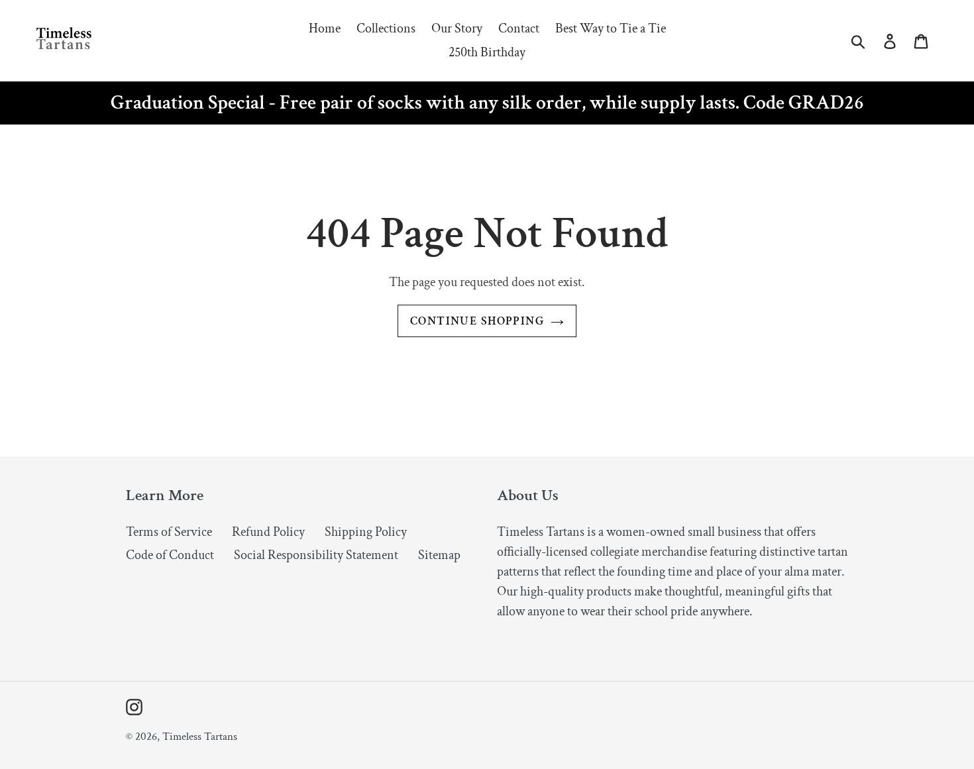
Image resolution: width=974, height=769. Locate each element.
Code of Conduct (170, 555)
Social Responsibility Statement (316, 555)
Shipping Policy (366, 531)
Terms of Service (169, 531)
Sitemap (439, 555)
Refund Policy (268, 531)
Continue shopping (477, 321)
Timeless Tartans (199, 736)
